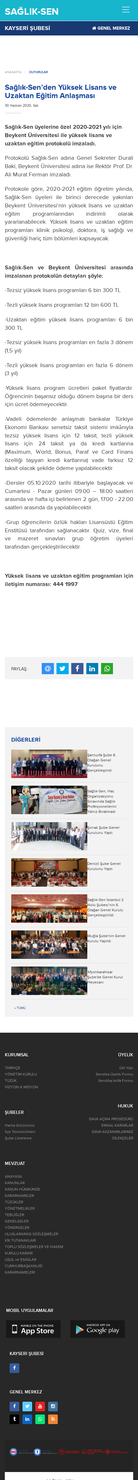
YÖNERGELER (17, 1227)
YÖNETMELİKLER (20, 1208)
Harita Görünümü (20, 1125)
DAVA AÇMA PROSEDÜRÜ (111, 1119)
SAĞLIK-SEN (32, 11)
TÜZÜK (11, 1080)
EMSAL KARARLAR (117, 1125)
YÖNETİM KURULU (21, 1074)
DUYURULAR (38, 72)
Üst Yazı (126, 1068)
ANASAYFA (13, 72)
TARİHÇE (12, 1068)
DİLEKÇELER (122, 1138)
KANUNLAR (15, 1183)
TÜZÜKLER (14, 1202)
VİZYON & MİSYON (21, 1087)
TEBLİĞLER (14, 1215)
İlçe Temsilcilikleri (20, 1131)
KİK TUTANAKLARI (20, 1240)
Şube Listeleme (18, 1138)
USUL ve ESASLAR (20, 1259)
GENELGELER (17, 1221)
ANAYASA (13, 1176)
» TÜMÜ (20, 1008)
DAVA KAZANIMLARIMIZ (112, 1131)
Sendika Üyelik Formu (114, 1074)
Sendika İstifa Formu (115, 1080)
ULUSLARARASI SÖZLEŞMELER (31, 1234)
